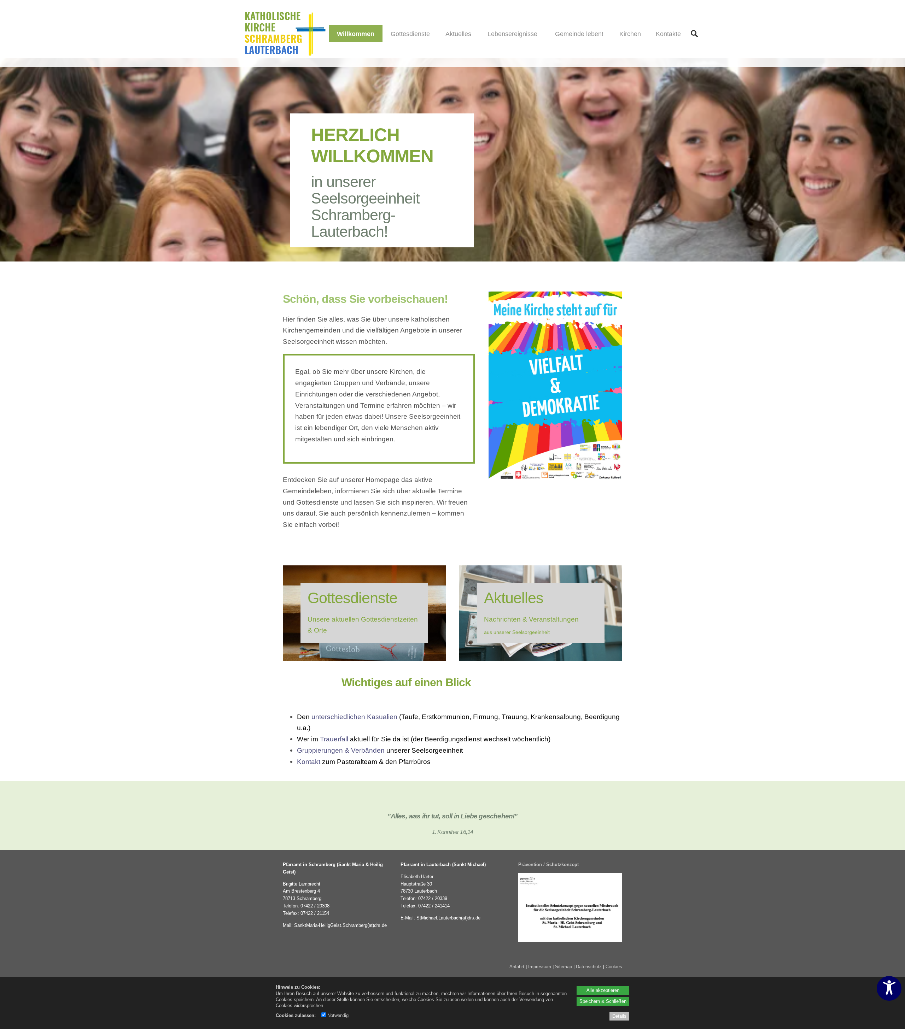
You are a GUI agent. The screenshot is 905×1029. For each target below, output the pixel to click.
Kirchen (630, 33)
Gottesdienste (410, 33)
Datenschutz (589, 966)
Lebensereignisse (512, 33)
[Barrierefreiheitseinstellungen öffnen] (889, 988)
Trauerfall (334, 739)
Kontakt (308, 761)
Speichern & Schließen (602, 1001)
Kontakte (668, 33)
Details (619, 1016)
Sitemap (563, 966)
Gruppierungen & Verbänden (341, 750)
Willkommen (355, 33)
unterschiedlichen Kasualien (354, 717)
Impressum (539, 966)
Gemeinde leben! (579, 33)
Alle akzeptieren (602, 990)
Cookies (614, 966)
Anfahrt (516, 966)
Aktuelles (458, 33)
